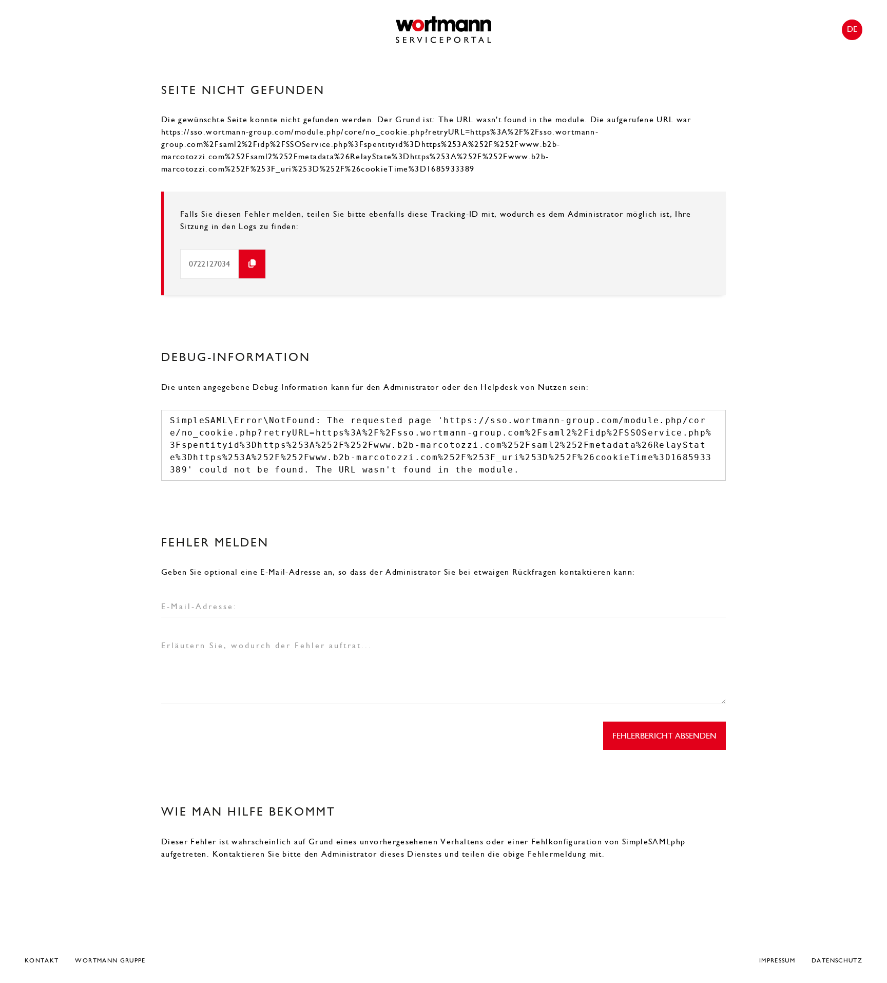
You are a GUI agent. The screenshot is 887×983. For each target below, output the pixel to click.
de (852, 29)
